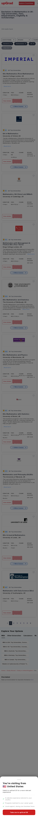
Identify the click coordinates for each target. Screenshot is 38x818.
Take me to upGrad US (19, 812)
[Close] (19, 779)
